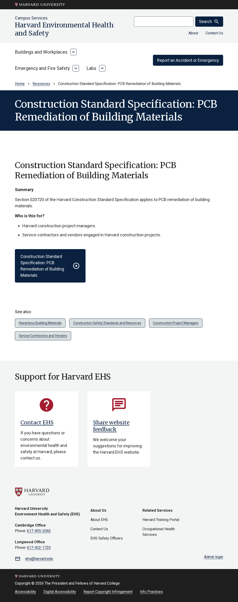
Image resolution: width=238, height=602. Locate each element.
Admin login (213, 557)
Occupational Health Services (158, 532)
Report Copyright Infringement (107, 591)
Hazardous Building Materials (40, 323)
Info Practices (151, 591)
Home (20, 83)
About (193, 33)
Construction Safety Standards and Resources (107, 323)
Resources (41, 83)
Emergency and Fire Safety (42, 68)
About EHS (99, 519)
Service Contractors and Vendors (43, 336)
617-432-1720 (39, 547)
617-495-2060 (39, 531)
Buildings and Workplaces (41, 52)
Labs (91, 68)
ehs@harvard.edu (39, 558)
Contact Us (214, 33)
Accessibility (25, 591)
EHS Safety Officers (106, 538)
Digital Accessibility (59, 591)
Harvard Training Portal (160, 519)
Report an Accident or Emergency (188, 60)
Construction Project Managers (175, 323)
